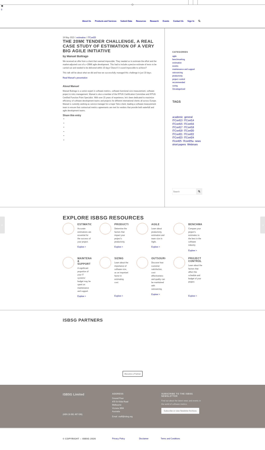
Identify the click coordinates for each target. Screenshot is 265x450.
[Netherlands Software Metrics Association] (115, 358)
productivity (177, 76)
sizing (175, 86)
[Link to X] (190, 2)
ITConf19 (177, 130)
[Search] (199, 21)
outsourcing (177, 72)
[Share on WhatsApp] (66, 127)
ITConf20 (92, 37)
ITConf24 (189, 137)
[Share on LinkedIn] (66, 135)
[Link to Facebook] (195, 2)
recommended (178, 82)
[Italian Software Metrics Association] (150, 337)
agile (174, 56)
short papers (179, 144)
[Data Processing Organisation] (115, 341)
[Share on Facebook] (66, 119)
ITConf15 (177, 124)
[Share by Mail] (66, 140)
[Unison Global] (185, 357)
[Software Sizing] (2, 225)
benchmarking (178, 59)
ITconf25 (177, 141)
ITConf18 (189, 127)
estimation (81, 37)
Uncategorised (178, 89)
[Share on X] (66, 123)
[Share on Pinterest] (66, 131)
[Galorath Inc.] (150, 358)
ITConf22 (189, 134)
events (175, 66)
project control (178, 79)
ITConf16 (189, 124)
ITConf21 (177, 134)
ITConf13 (177, 120)
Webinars (192, 144)
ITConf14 (189, 120)
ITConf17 (177, 127)
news (198, 141)
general (188, 117)
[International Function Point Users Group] (185, 336)
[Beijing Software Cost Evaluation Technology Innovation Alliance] (80, 336)
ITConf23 (177, 137)
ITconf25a (188, 141)
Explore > (81, 247)
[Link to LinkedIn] (186, 2)
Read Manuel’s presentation (75, 78)
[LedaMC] (80, 356)
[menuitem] (86, 21)
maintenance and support (183, 69)
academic (177, 117)
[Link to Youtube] (200, 2)
